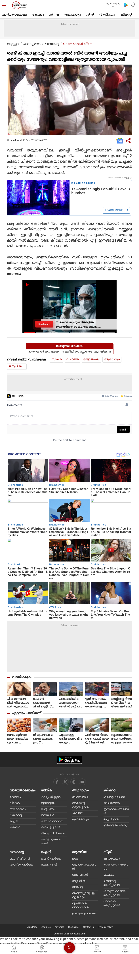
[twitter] (65, 782)
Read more (44, 324)
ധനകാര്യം (16, 815)
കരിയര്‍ (15, 827)
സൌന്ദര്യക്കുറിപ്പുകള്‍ (112, 883)
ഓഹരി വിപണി (20, 859)
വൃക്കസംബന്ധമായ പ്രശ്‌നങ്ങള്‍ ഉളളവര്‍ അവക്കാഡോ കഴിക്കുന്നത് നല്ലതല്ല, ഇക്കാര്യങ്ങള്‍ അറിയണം (123, 739)
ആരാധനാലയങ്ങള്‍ (84, 867)
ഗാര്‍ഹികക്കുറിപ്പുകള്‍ (112, 903)
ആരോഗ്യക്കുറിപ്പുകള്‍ (80, 805)
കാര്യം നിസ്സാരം (51, 797)
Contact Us (88, 927)
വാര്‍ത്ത (72, 360)
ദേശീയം (15, 797)
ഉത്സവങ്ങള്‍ (80, 875)
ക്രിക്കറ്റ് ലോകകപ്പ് (116, 825)
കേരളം (38, 15)
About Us (46, 927)
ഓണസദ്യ (52, 44)
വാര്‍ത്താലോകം (15, 15)
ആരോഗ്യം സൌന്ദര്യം (116, 867)
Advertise (59, 927)
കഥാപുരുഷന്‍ (50, 827)
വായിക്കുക (21, 677)
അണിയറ (47, 815)
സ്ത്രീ (90, 15)
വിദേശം (15, 803)
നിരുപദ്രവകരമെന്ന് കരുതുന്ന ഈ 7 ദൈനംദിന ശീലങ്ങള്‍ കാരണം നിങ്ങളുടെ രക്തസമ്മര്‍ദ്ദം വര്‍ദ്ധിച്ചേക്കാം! (44, 739)
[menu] (5, 5)
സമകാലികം (18, 809)
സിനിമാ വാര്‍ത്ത (52, 821)
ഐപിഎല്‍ (111, 819)
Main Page (32, 927)
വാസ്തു (77, 887)
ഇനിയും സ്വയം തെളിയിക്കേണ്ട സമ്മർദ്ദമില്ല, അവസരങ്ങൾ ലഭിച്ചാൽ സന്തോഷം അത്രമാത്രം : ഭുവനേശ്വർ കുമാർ (96, 703)
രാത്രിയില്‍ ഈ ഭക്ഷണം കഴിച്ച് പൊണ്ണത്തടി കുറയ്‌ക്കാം (69, 352)
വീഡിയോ (107, 15)
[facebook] (57, 782)
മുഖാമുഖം (48, 803)
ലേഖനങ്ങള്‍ (80, 797)
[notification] (133, 5)
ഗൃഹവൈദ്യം (80, 819)
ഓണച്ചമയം (32, 44)
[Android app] (69, 760)
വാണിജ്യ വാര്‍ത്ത (21, 865)
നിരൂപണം (47, 809)
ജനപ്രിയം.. (17, 366)
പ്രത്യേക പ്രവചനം (84, 913)
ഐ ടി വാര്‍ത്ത (51, 859)
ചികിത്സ (77, 813)
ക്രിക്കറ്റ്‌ (126, 15)
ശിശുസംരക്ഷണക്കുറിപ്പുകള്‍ (115, 893)
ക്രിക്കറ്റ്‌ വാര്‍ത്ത (114, 797)
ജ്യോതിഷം (91, 360)
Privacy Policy (105, 927)
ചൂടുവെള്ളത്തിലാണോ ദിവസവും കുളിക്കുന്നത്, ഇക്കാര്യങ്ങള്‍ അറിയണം (70, 739)
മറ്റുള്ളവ (13, 44)
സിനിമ (54, 15)
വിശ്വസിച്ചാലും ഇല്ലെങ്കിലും (83, 895)
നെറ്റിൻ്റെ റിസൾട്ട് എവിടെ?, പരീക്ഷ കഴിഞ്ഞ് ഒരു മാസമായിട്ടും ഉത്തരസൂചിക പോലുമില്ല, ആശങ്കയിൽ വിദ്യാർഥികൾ (122, 703)
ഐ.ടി (14, 821)
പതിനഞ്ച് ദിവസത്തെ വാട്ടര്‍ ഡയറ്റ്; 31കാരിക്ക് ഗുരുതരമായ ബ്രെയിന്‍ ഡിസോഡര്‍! (97, 739)
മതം (75, 859)
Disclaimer (73, 927)
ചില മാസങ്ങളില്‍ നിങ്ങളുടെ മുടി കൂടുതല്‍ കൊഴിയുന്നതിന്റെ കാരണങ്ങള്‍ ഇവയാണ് (18, 703)
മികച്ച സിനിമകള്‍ (53, 833)
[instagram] (82, 782)
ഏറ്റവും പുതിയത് (26, 713)
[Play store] (126, 5)
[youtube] (74, 782)
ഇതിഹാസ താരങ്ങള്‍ (116, 811)
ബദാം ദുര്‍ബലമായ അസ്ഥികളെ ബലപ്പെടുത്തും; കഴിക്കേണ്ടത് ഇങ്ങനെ (17, 739)
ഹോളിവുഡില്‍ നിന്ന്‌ (50, 841)
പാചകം (109, 875)
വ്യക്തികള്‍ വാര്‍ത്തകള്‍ (80, 905)
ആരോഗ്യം (72, 15)
